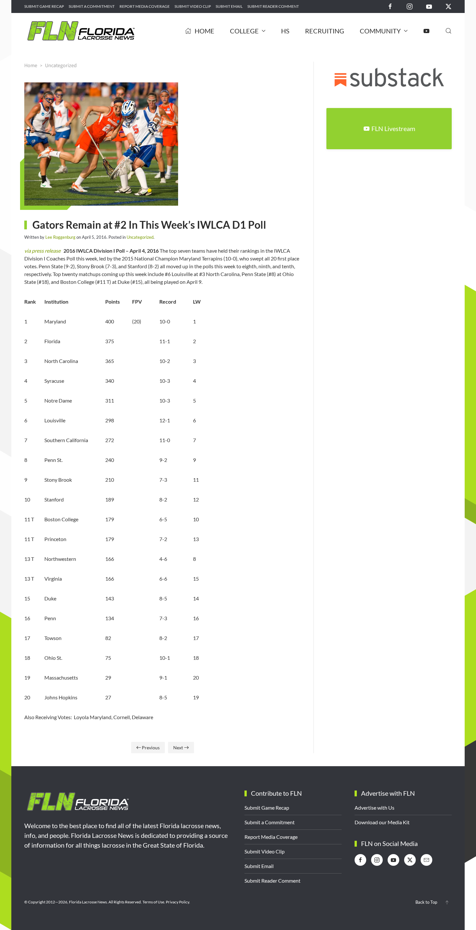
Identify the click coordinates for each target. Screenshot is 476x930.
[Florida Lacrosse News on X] (448, 6)
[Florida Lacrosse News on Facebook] (390, 6)
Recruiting (324, 31)
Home (204, 31)
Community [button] (380, 31)
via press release (42, 251)
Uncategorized (140, 237)
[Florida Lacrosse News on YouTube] (429, 6)
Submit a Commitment (92, 6)
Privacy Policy (177, 902)
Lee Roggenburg (60, 237)
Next (178, 747)
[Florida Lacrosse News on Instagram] (409, 6)
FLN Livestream (393, 128)
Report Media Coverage (144, 6)
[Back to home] (81, 30)
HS (285, 31)
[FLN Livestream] (426, 30)
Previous (151, 747)
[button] (448, 30)
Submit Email (229, 6)
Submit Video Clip (193, 6)
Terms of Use (153, 902)
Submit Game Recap (44, 6)
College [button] (244, 31)
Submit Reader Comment (273, 6)
